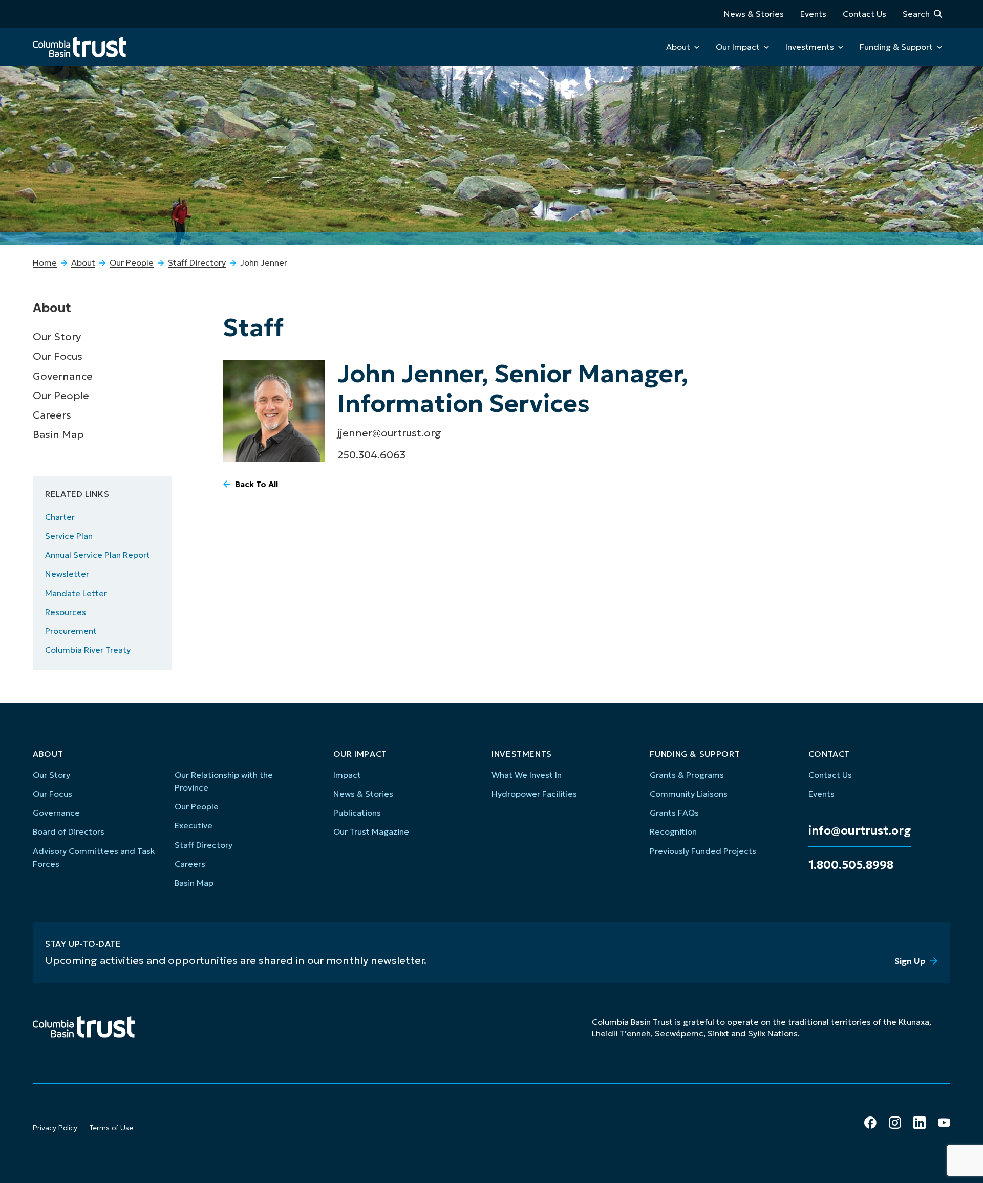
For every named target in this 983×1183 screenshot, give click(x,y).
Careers (52, 415)
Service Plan (69, 536)
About (678, 46)
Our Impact (738, 46)
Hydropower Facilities (534, 793)
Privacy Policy (55, 1127)
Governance (63, 376)
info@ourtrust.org (859, 831)
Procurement (71, 631)
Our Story (57, 336)
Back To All (256, 484)
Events (813, 14)
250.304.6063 (371, 455)
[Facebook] (870, 1122)
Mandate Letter (76, 593)
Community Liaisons (689, 793)
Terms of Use (111, 1127)
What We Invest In (527, 775)
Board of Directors (68, 831)
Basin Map (58, 434)
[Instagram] (895, 1122)
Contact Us (864, 14)
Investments (809, 46)
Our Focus (57, 356)
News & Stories (754, 14)
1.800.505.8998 (850, 865)
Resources (65, 612)
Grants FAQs (674, 812)
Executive (193, 825)
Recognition (673, 831)
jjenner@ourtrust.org (389, 433)
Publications (357, 812)
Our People (132, 262)
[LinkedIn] (919, 1122)
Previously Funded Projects (703, 851)
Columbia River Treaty (88, 650)
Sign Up (910, 961)
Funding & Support (896, 46)
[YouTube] (944, 1122)
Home (45, 262)
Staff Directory (197, 262)
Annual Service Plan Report (97, 555)
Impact (347, 775)
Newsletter (67, 573)
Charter (60, 517)
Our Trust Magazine (371, 831)
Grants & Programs (687, 775)
